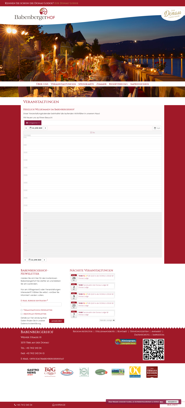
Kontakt (122, 331)
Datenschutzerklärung (31, 323)
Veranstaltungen (63, 84)
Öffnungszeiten (139, 331)
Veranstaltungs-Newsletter (37, 310)
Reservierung (118, 84)
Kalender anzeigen (106, 320)
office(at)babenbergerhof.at (47, 358)
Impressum (158, 334)
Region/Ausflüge (82, 331)
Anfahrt (156, 331)
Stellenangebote (105, 331)
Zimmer (101, 84)
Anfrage (59, 404)
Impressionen (139, 84)
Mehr (161, 402)
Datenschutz (142, 334)
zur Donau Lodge (66, 3)
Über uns (42, 84)
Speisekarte (86, 84)
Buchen (172, 404)
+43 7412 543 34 (24, 404)
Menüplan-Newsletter (34, 314)
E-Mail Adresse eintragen (34, 300)
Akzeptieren (172, 402)
